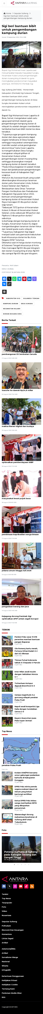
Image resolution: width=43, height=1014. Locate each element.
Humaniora (7, 934)
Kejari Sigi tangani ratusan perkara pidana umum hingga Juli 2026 (18, 569)
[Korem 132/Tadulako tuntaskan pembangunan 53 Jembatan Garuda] (21, 339)
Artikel (5, 943)
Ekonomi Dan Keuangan (13, 930)
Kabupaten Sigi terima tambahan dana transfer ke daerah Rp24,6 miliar (20, 389)
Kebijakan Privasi (9, 980)
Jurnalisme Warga (10, 957)
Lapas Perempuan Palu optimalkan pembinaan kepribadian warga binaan (20, 533)
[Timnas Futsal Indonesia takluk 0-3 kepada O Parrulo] (7, 664)
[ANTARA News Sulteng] (23, 3)
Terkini (5, 894)
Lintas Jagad (7, 938)
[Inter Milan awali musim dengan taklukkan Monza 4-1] (7, 675)
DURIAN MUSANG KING (12, 314)
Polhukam (6, 926)
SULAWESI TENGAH (31, 298)
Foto (4, 830)
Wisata (5, 966)
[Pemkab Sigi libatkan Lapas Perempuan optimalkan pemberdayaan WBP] (21, 447)
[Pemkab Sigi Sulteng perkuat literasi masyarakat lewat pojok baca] (21, 483)
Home (8, 13)
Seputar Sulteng (21, 13)
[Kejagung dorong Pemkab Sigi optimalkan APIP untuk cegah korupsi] (21, 616)
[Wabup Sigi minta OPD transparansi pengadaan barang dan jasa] (21, 592)
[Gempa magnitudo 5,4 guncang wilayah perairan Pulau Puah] (7, 698)
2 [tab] (18, 864)
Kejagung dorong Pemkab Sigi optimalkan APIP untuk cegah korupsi (20, 617)
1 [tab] (14, 864)
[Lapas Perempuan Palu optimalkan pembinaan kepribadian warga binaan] (21, 519)
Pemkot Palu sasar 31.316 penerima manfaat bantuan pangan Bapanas (27, 639)
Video (4, 911)
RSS (3, 997)
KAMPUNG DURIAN (10, 303)
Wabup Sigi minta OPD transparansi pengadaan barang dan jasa (19, 605)
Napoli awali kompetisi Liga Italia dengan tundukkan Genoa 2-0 (27, 709)
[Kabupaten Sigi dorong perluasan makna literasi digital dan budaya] (21, 411)
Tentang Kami (8, 989)
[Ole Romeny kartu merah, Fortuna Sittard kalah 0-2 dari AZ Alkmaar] (7, 652)
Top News (7, 731)
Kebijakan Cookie (10, 985)
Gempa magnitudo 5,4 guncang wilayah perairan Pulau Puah (26, 697)
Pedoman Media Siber (12, 993)
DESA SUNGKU (27, 303)
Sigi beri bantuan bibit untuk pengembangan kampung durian (18, 17)
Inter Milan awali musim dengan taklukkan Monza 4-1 (26, 674)
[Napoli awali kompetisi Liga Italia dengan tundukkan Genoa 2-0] (7, 710)
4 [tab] (25, 864)
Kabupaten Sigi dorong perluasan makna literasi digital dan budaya (18, 425)
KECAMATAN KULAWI (11, 309)
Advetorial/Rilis (8, 949)
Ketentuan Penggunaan (13, 976)
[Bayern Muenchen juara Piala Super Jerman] (7, 722)
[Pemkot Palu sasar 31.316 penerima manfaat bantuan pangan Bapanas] (7, 640)
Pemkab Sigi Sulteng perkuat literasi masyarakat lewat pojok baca (19, 497)
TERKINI (6, 630)
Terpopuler (7, 903)
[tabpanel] (21, 849)
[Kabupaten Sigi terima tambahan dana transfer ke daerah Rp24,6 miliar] (21, 375)
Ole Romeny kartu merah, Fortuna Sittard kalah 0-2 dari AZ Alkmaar (26, 651)
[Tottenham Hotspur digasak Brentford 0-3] (7, 687)
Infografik (6, 970)
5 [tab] (28, 864)
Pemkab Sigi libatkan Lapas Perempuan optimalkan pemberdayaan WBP (21, 461)
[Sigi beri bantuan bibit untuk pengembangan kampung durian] (21, 750)
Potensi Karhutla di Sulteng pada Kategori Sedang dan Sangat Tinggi (20, 854)
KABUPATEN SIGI (13, 298)
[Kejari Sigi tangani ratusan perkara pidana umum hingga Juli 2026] (21, 556)
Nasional (6, 961)
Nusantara (6, 915)
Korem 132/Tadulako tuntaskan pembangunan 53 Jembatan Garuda (19, 352)
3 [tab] (21, 864)
